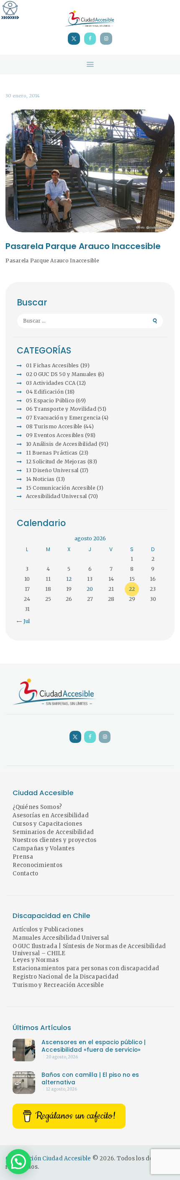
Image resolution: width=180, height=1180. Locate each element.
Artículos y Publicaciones (48, 929)
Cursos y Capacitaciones (47, 823)
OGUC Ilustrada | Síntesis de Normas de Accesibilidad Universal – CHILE (89, 950)
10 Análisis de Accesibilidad (62, 444)
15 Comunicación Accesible (60, 488)
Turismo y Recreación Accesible (58, 985)
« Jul (24, 621)
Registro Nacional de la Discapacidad (65, 976)
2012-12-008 (164, 171)
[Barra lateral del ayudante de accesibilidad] (10, 10)
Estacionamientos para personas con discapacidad (86, 968)
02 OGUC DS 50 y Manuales (61, 374)
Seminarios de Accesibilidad (53, 832)
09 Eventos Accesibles (55, 435)
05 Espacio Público (50, 400)
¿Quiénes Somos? (37, 807)
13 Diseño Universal (52, 470)
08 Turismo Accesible (54, 426)
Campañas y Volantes (44, 848)
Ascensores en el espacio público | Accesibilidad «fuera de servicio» (93, 1046)
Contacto (25, 873)
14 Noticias (40, 479)
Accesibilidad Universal (56, 496)
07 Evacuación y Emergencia (63, 418)
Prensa (23, 856)
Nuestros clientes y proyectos (54, 840)
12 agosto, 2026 (61, 1089)
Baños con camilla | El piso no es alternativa (90, 1078)
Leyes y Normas (36, 960)
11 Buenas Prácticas (52, 453)
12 (69, 579)
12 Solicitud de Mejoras (56, 461)
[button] (18, 1161)
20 (90, 589)
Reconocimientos (37, 865)
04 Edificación (45, 392)
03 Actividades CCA (51, 383)
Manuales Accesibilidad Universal (61, 937)
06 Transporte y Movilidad (61, 409)
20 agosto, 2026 (62, 1057)
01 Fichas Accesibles (52, 365)
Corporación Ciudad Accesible (48, 1158)
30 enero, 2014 (22, 96)
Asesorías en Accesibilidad (51, 815)
